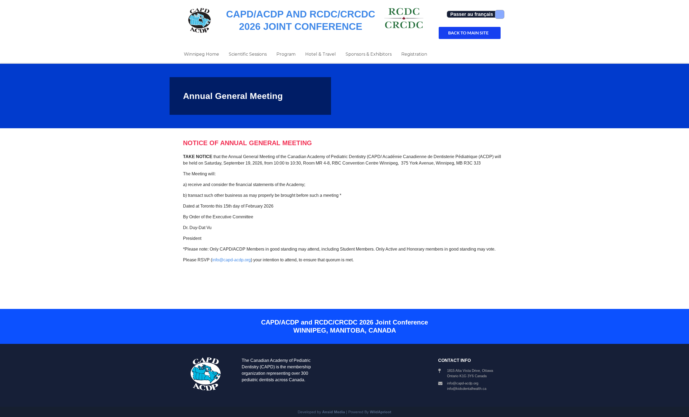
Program (286, 54)
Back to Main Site (468, 32)
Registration (414, 54)
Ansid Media (333, 412)
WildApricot (380, 412)
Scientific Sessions (248, 54)
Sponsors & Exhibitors (369, 54)
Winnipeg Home (201, 54)
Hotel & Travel (320, 54)
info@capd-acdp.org (231, 260)
